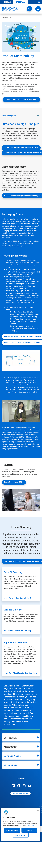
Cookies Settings (20, 835)
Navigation (9, 116)
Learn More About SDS (13, 482)
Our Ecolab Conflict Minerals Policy (17, 631)
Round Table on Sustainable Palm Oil (18, 598)
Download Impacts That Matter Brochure (20, 99)
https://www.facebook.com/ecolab (19, 786)
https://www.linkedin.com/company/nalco (13, 786)
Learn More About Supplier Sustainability (20, 673)
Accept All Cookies (12, 830)
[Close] (38, 811)
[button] (29, 8)
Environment (6, 18)
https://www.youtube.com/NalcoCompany (30, 786)
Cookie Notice (31, 825)
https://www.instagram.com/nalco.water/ (24, 786)
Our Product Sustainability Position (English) (21, 147)
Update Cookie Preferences (20, 793)
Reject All (29, 830)
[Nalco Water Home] (10, 9)
